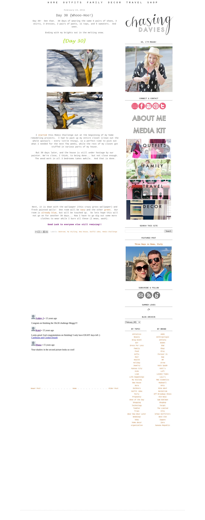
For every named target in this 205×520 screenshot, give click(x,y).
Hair (137, 357)
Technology (137, 406)
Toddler (136, 408)
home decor (137, 423)
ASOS (163, 334)
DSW (162, 346)
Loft (163, 371)
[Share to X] (41, 231)
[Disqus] (74, 276)
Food (137, 351)
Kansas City (136, 369)
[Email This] (36, 231)
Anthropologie (162, 337)
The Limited (162, 408)
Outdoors (137, 388)
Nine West (162, 388)
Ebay (163, 349)
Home (75, 389)
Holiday (136, 363)
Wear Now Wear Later (136, 414)
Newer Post (36, 389)
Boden (162, 343)
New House (83, 232)
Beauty (137, 337)
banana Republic (162, 425)
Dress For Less (137, 346)
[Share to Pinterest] (46, 231)
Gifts (136, 354)
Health (137, 360)
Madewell (163, 383)
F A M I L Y (94, 2)
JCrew (162, 363)
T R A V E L (134, 2)
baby (137, 420)
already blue (48, 213)
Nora (137, 386)
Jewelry (136, 366)
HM (163, 360)
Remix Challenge (109, 232)
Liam (137, 374)
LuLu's (163, 377)
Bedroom (62, 232)
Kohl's (163, 369)
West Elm (163, 417)
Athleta (162, 340)
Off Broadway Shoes (162, 394)
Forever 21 (162, 354)
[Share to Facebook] (44, 231)
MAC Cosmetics (162, 380)
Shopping (137, 403)
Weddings (137, 417)
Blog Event (137, 340)
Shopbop (162, 403)
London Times (162, 374)
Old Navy (163, 397)
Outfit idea (95, 232)
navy (83, 210)
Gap (162, 357)
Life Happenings (136, 377)
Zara (163, 423)
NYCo (163, 386)
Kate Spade (162, 366)
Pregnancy (136, 397)
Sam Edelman (162, 400)
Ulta (163, 411)
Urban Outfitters (162, 414)
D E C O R (114, 2)
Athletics (136, 334)
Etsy (163, 351)
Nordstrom (162, 391)
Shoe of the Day (136, 400)
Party (136, 394)
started (42, 135)
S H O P (152, 2)
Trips (136, 411)
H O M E (52, 2)
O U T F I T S (72, 2)
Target (163, 406)
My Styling (72, 232)
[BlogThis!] (39, 231)
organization (137, 425)
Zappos (163, 420)
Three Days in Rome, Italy (149, 244)
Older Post (113, 389)
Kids (137, 371)
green (107, 210)
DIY (136, 343)
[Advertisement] (148, 450)
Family (137, 349)
